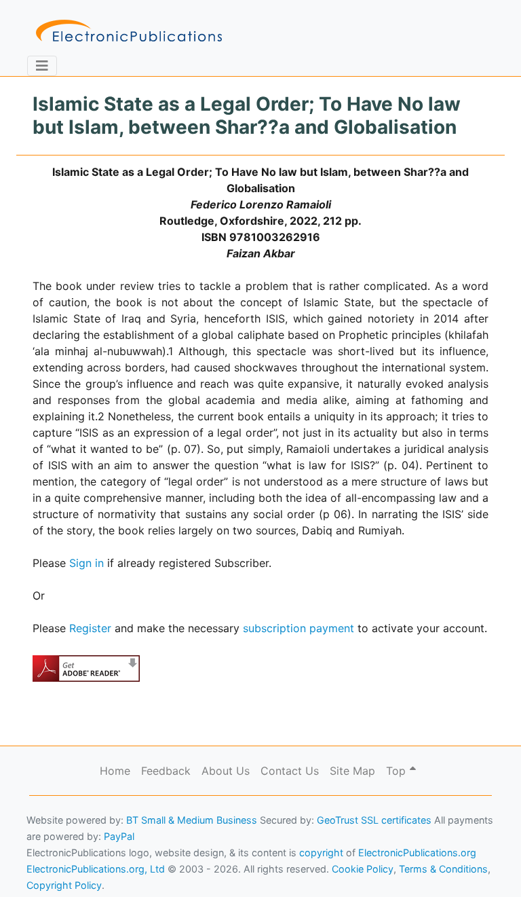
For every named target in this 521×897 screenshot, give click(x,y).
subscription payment (298, 628)
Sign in (86, 563)
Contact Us (289, 770)
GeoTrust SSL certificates (374, 820)
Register (90, 628)
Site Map (352, 770)
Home (115, 770)
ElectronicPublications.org (417, 852)
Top (397, 770)
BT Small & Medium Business (191, 820)
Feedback (166, 770)
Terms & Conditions (116, 867)
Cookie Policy (43, 867)
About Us (225, 770)
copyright (321, 852)
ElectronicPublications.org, (70, 840)
